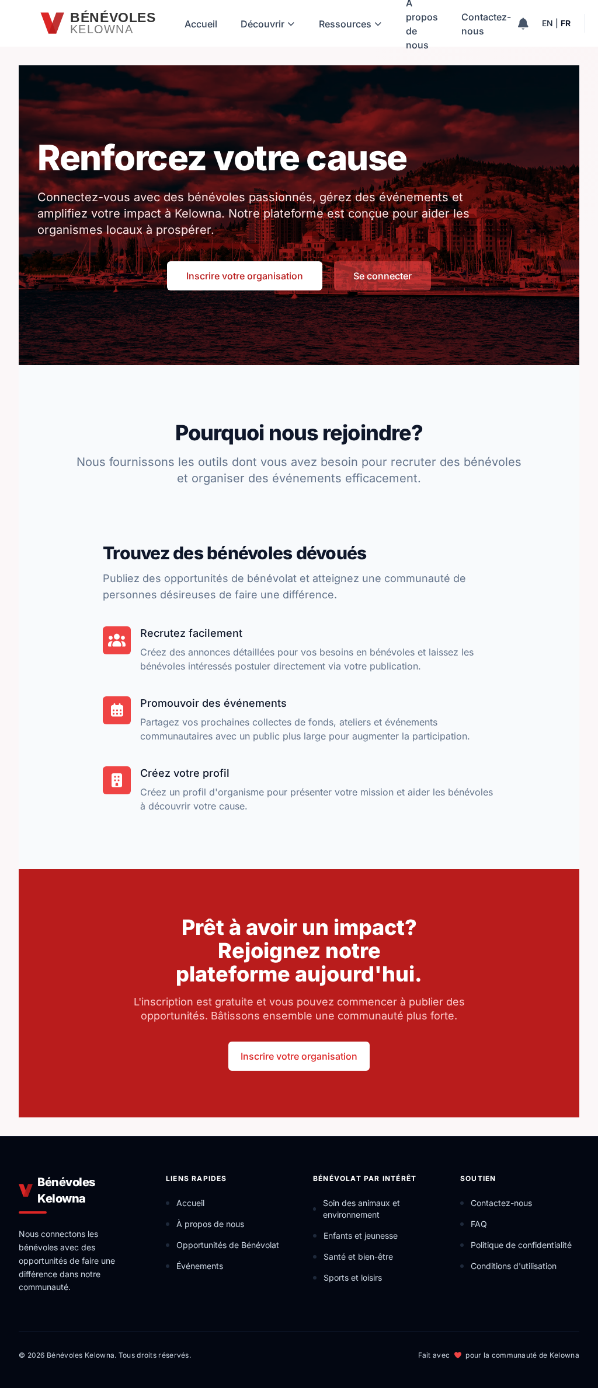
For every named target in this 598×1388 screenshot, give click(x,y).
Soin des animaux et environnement (361, 1208)
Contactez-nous (486, 24)
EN (547, 23)
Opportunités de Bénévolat (227, 1245)
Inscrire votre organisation (244, 276)
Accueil (201, 24)
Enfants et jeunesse (361, 1235)
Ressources (345, 24)
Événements (199, 1266)
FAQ (479, 1224)
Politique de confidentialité (521, 1245)
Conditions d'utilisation (514, 1266)
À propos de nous (422, 23)
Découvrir (262, 24)
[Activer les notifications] (523, 23)
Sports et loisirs (353, 1277)
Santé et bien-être (358, 1256)
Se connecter (382, 276)
